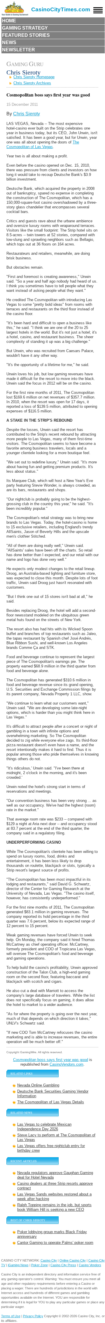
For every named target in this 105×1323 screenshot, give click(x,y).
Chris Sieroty (26, 113)
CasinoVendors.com (66, 1064)
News (9, 42)
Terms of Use (10, 1316)
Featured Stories (26, 35)
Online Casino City (73, 1260)
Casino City (49, 1260)
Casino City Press (63, 1265)
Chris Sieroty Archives (32, 83)
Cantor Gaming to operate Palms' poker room (55, 1242)
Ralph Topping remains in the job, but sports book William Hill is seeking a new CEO (54, 1207)
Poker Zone (39, 1265)
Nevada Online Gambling (38, 1085)
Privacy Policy (33, 1316)
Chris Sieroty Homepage (34, 77)
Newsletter (18, 49)
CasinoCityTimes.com (60, 9)
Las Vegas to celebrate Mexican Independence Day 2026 (44, 1126)
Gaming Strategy (25, 28)
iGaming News (18, 1265)
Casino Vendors (90, 1265)
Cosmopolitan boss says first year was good (50, 1060)
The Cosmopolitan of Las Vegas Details (50, 1102)
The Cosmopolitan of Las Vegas (42, 144)
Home (9, 20)
